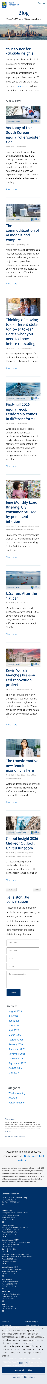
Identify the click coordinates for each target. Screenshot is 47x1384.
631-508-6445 (10, 1220)
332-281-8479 (10, 1298)
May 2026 (13, 1025)
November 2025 (16, 1053)
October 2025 (15, 1058)
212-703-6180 (12, 1271)
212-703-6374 (12, 1296)
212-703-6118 (12, 1284)
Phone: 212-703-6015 (9, 1200)
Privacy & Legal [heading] (31, 1321)
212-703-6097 (12, 1309)
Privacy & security (31, 1325)
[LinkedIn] (6, 1222)
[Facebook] (8, 1251)
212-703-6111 (12, 1247)
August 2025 (15, 1067)
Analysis (12, 1097)
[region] (23, 1355)
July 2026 (13, 1016)
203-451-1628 (10, 1234)
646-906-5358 (10, 1261)
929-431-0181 (10, 1274)
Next (37, 889)
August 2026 (15, 1011)
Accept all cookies (23, 1370)
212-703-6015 (12, 1217)
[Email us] (3, 1204)
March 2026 (14, 1034)
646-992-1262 (10, 1249)
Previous (11, 889)
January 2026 (15, 1044)
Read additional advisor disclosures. (15, 1136)
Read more (11, 189)
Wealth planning (16, 1093)
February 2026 (15, 1039)
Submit (13, 992)
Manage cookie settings (24, 1377)
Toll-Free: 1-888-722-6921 (11, 1202)
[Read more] (8, 1131)
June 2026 (13, 1020)
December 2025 (16, 1049)
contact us (22, 86)
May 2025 (13, 1072)
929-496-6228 (10, 1286)
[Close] (43, 1329)
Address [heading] (5, 1321)
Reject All (23, 1362)
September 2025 (17, 1063)
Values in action (16, 1102)
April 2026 (13, 1030)
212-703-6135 (12, 1259)
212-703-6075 (12, 1232)
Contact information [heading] (10, 1194)
